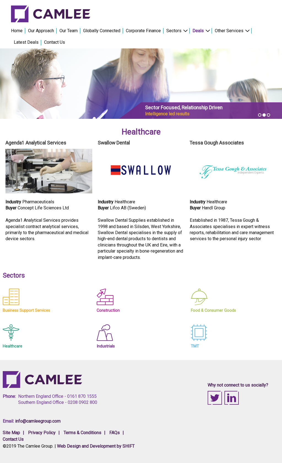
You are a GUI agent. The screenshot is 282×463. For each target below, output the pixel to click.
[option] (141, 83)
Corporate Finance (143, 30)
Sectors (173, 30)
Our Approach (41, 30)
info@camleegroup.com (38, 421)
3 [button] (268, 115)
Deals (198, 30)
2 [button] (264, 115)
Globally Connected (101, 30)
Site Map (11, 432)
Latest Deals (26, 42)
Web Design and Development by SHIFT (96, 446)
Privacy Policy (42, 432)
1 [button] (259, 115)
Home (17, 30)
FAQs (114, 432)
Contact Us (54, 42)
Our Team (68, 30)
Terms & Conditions (82, 432)
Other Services (229, 30)
